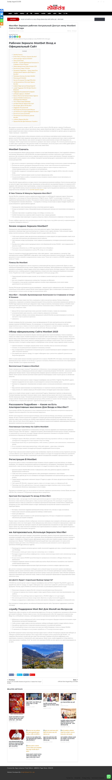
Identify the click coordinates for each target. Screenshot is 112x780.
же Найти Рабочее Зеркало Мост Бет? (23, 103)
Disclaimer (77, 778)
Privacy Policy (86, 778)
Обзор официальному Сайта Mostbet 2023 (25, 66)
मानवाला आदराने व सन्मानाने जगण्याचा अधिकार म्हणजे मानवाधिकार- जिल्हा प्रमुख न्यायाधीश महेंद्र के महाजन (33, 755)
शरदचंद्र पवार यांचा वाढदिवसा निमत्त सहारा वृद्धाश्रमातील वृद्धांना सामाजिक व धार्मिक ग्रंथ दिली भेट (34, 738)
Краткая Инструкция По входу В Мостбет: (24, 80)
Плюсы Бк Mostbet (18, 60)
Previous (12, 680)
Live (23, 31)
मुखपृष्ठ (10, 13)
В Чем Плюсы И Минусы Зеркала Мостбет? (25, 56)
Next (74, 680)
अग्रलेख (43, 13)
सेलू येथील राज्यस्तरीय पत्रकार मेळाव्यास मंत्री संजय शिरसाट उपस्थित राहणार (51, 705)
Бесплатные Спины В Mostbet (21, 113)
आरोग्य (54, 13)
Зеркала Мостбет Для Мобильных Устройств (25, 121)
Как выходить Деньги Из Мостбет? (22, 105)
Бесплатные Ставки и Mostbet (21, 68)
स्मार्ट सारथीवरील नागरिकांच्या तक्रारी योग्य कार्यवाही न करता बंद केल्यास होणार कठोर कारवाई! (68, 738)
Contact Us (69, 778)
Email (75, 31)
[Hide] (0, 27)
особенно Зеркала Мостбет (20, 119)
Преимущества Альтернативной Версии (24, 109)
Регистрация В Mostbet (19, 78)
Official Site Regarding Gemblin (68, 681)
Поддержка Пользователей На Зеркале (24, 91)
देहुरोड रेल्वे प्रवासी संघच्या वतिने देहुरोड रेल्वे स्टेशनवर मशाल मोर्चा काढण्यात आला (50, 738)
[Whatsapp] (17, 37)
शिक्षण (60, 13)
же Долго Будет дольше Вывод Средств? (24, 86)
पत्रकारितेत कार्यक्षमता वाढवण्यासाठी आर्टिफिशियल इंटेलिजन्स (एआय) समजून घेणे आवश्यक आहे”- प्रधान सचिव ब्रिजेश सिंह (68, 723)
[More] (20, 37)
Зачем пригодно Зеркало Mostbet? (22, 58)
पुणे (27, 13)
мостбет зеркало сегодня (37, 189)
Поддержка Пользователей (20, 107)
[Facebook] (10, 37)
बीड (31, 13)
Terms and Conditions (98, 778)
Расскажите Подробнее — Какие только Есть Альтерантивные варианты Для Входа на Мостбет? (25, 72)
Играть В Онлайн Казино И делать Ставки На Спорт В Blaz (24, 682)
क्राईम (49, 13)
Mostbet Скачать (18, 54)
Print (70, 31)
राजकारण (37, 13)
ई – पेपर (65, 13)
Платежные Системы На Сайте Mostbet (24, 76)
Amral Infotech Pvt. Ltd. (28, 772)
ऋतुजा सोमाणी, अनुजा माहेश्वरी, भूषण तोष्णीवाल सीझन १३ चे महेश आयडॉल (33, 703)
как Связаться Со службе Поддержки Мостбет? (26, 111)
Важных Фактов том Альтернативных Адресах (25, 95)
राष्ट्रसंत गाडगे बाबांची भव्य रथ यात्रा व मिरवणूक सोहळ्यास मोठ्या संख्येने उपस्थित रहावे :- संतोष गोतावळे (42, 19)
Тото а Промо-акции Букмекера (21, 101)
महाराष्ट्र (22, 13)
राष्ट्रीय (16, 13)
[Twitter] (12, 37)
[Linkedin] (15, 37)
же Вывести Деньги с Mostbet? (21, 94)
